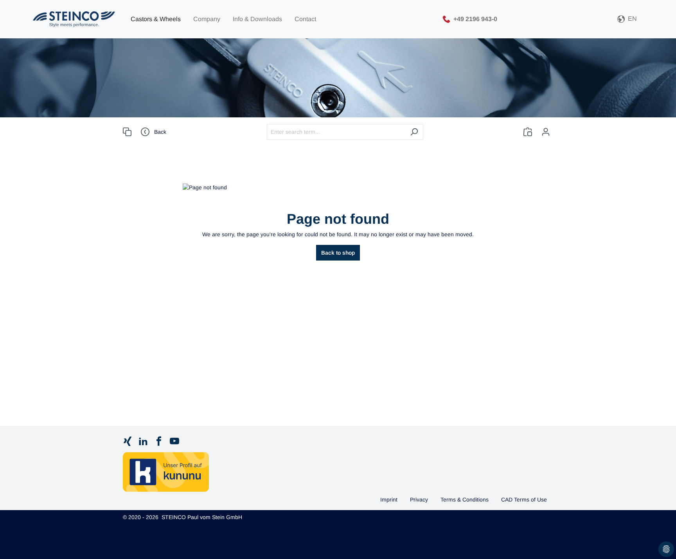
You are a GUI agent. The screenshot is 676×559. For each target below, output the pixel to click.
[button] (627, 19)
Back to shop (338, 253)
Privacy (419, 499)
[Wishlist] (528, 131)
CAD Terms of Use (524, 499)
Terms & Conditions (464, 499)
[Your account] (546, 131)
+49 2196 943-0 (475, 18)
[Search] (414, 132)
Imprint (388, 499)
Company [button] (206, 19)
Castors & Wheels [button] (156, 19)
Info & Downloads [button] (257, 19)
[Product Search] (127, 131)
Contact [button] (305, 19)
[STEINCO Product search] (74, 19)
